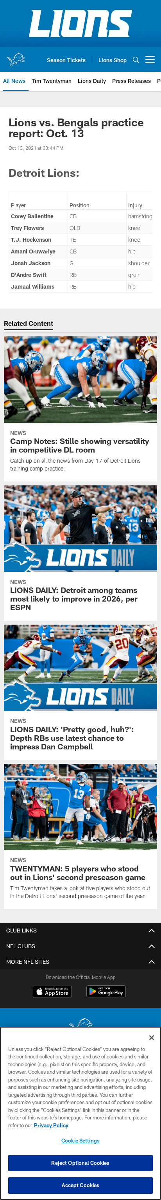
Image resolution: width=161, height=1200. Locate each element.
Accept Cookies (81, 1185)
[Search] (136, 59)
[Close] (151, 1037)
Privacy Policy (51, 1125)
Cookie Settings (80, 1140)
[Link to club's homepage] (15, 56)
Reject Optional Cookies (80, 1163)
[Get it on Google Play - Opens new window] (106, 995)
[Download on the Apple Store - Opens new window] (52, 992)
